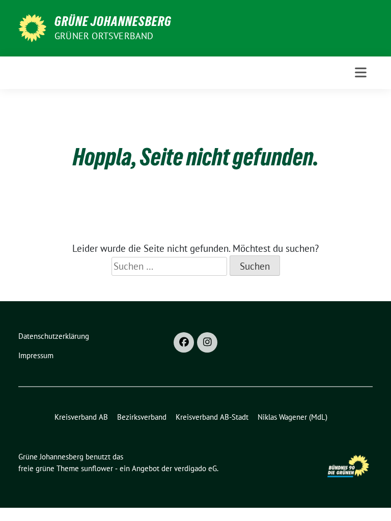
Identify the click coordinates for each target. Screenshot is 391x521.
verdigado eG (195, 468)
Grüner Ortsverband (104, 36)
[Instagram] (207, 342)
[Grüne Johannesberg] (32, 27)
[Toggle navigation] (361, 72)
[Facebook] (184, 342)
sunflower (97, 468)
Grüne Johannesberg (113, 21)
